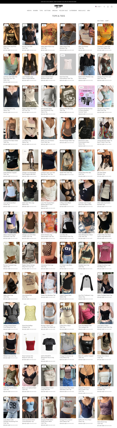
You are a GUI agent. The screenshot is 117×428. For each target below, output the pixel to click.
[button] (107, 21)
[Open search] (104, 6)
